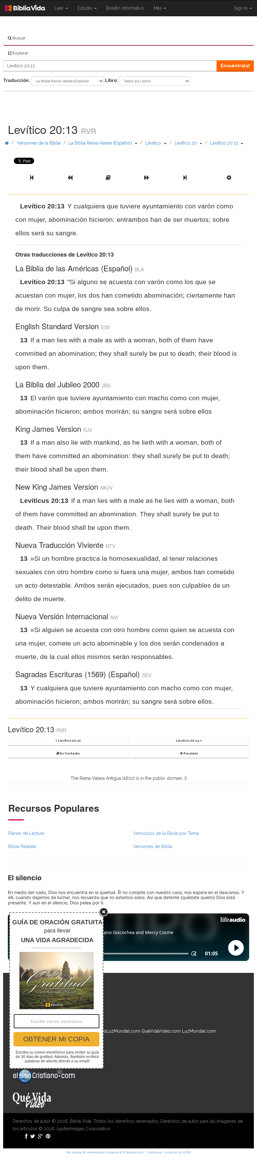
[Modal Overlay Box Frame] (56, 990)
